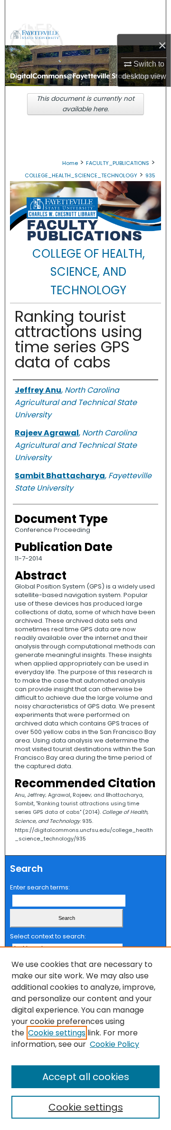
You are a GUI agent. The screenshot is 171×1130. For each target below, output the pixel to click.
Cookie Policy (114, 1044)
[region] (85, 1038)
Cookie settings (57, 1032)
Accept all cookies (85, 1076)
